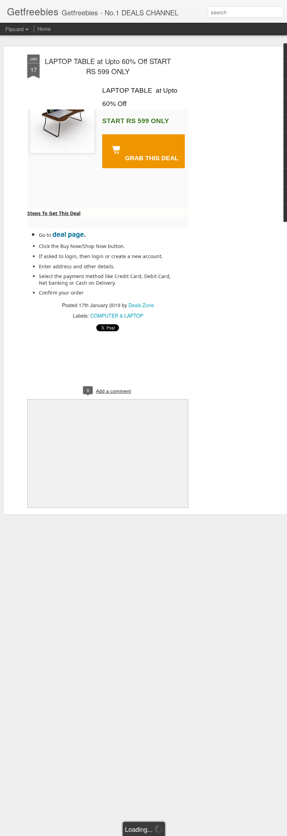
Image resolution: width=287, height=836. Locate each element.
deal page (68, 234)
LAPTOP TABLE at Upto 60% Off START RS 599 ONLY (108, 66)
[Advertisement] (227, 165)
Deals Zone (141, 305)
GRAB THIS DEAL (150, 158)
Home (44, 28)
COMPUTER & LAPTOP (116, 315)
